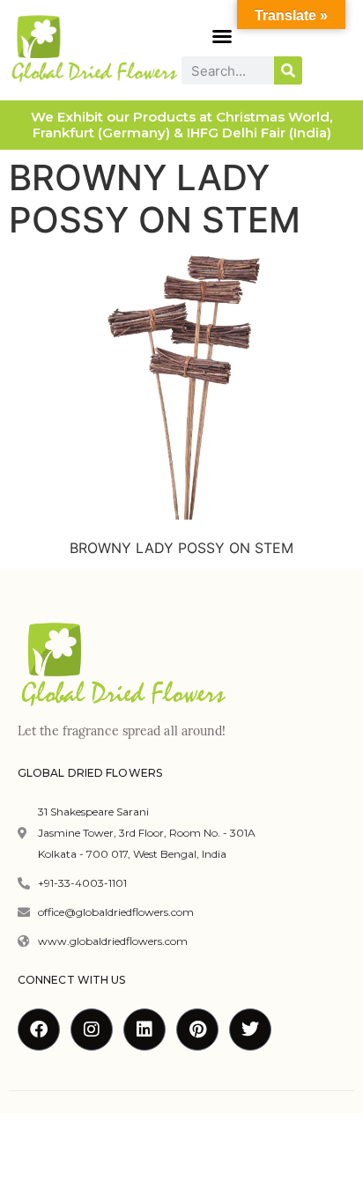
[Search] (288, 70)
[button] (222, 36)
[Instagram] (91, 1029)
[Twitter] (250, 1029)
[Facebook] (39, 1029)
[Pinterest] (197, 1029)
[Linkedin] (144, 1029)
